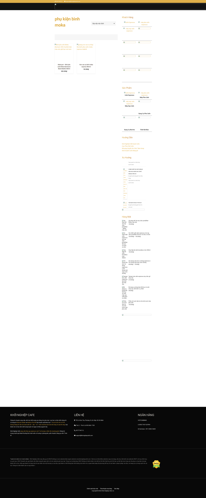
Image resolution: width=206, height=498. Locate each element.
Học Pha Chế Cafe (128, 146)
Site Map (116, 488)
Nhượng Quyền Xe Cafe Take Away (133, 148)
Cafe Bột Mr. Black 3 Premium (135, 202)
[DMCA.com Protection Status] (156, 468)
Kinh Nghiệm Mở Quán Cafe (131, 144)
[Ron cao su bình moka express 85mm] (86, 53)
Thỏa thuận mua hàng (106, 488)
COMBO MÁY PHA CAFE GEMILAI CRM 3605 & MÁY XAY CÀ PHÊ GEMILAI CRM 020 (135, 172)
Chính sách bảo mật (92, 488)
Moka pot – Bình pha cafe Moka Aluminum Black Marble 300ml (64, 66)
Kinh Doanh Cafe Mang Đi (130, 150)
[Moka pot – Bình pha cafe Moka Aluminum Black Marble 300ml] (64, 53)
